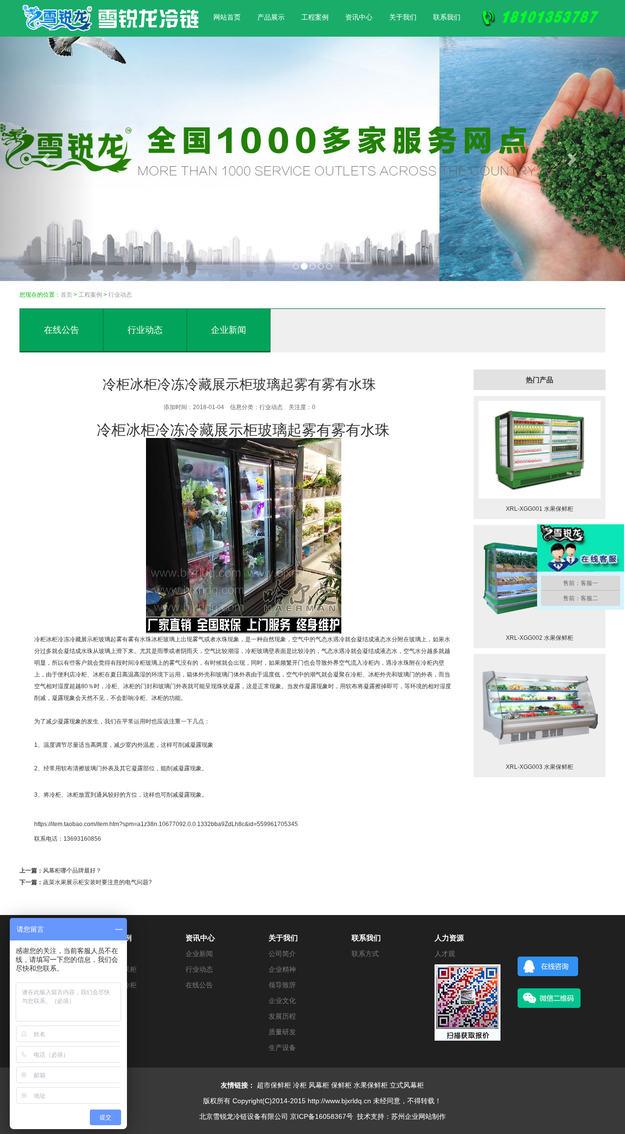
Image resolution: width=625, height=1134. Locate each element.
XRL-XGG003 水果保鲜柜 (539, 766)
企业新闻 (228, 330)
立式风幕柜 (407, 1085)
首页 (66, 294)
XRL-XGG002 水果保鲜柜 (539, 637)
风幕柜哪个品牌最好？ (72, 870)
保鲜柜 (341, 1085)
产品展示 (271, 17)
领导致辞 (282, 985)
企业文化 (282, 1000)
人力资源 (449, 938)
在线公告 (61, 330)
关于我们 (403, 17)
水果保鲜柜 (371, 1085)
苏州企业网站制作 (418, 1116)
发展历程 (282, 1016)
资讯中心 (359, 17)
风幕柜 (319, 1085)
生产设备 (282, 1047)
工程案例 (315, 17)
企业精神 (282, 969)
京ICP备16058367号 (321, 1116)
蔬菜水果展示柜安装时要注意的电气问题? (97, 882)
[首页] (110, 7)
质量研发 (282, 1032)
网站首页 (227, 17)
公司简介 (282, 954)
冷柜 (40, 639)
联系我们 (446, 17)
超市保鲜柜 (274, 1085)
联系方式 (365, 954)
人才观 (445, 954)
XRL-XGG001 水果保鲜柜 (539, 508)
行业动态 (145, 330)
